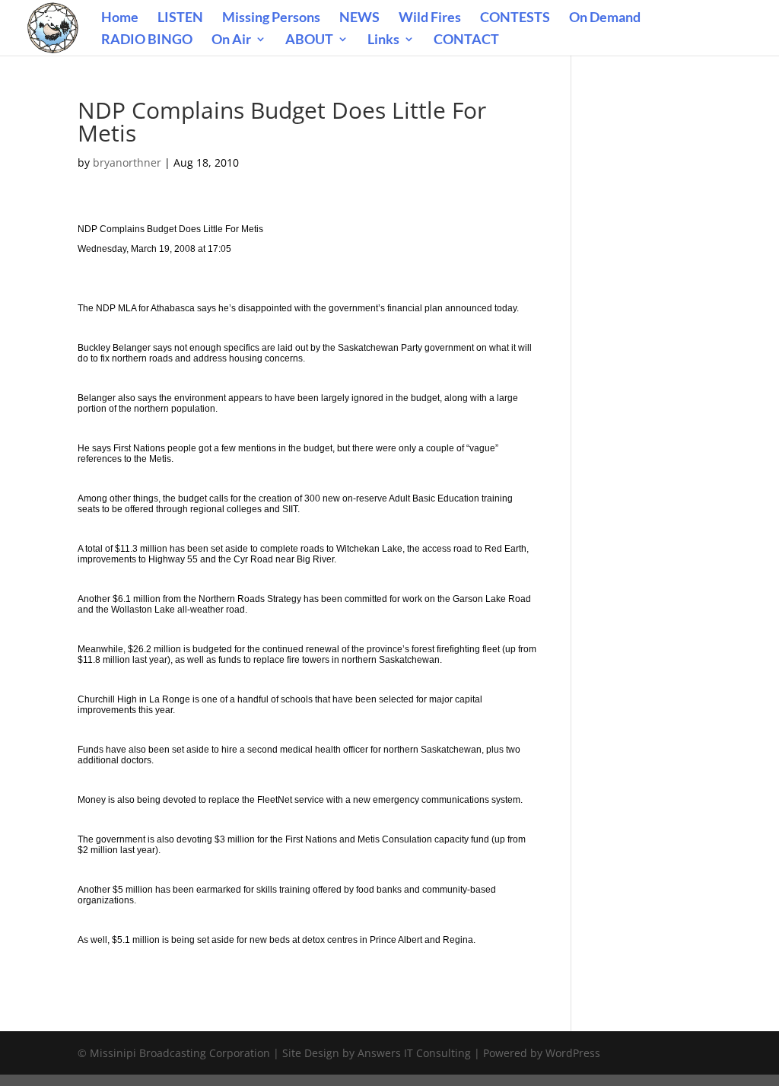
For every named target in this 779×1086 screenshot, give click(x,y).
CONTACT (466, 40)
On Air (231, 40)
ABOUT (309, 40)
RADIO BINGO (146, 40)
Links (383, 40)
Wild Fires (430, 18)
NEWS (359, 18)
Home (119, 18)
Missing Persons (271, 18)
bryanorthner (127, 162)
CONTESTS (515, 18)
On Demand (605, 18)
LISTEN (180, 18)
